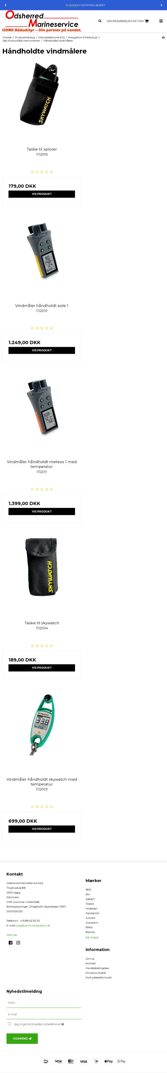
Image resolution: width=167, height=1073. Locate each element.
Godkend (20, 1038)
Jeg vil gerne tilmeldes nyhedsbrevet (47, 1023)
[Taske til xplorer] (41, 101)
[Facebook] (12, 942)
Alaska (90, 903)
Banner (90, 932)
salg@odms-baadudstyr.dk (33, 925)
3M (88, 894)
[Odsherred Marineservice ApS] (41, 21)
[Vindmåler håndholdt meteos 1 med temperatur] (41, 413)
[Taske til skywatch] (41, 574)
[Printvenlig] (163, 37)
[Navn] (44, 1002)
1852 (88, 889)
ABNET (90, 899)
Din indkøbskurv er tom (125, 21)
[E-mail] (44, 1014)
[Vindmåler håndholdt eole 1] (41, 257)
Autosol (90, 917)
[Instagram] (19, 942)
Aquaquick (92, 913)
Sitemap (12, 934)
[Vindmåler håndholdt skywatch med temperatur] (41, 731)
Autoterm (92, 922)
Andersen (91, 908)
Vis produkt (42, 194)
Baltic (89, 927)
